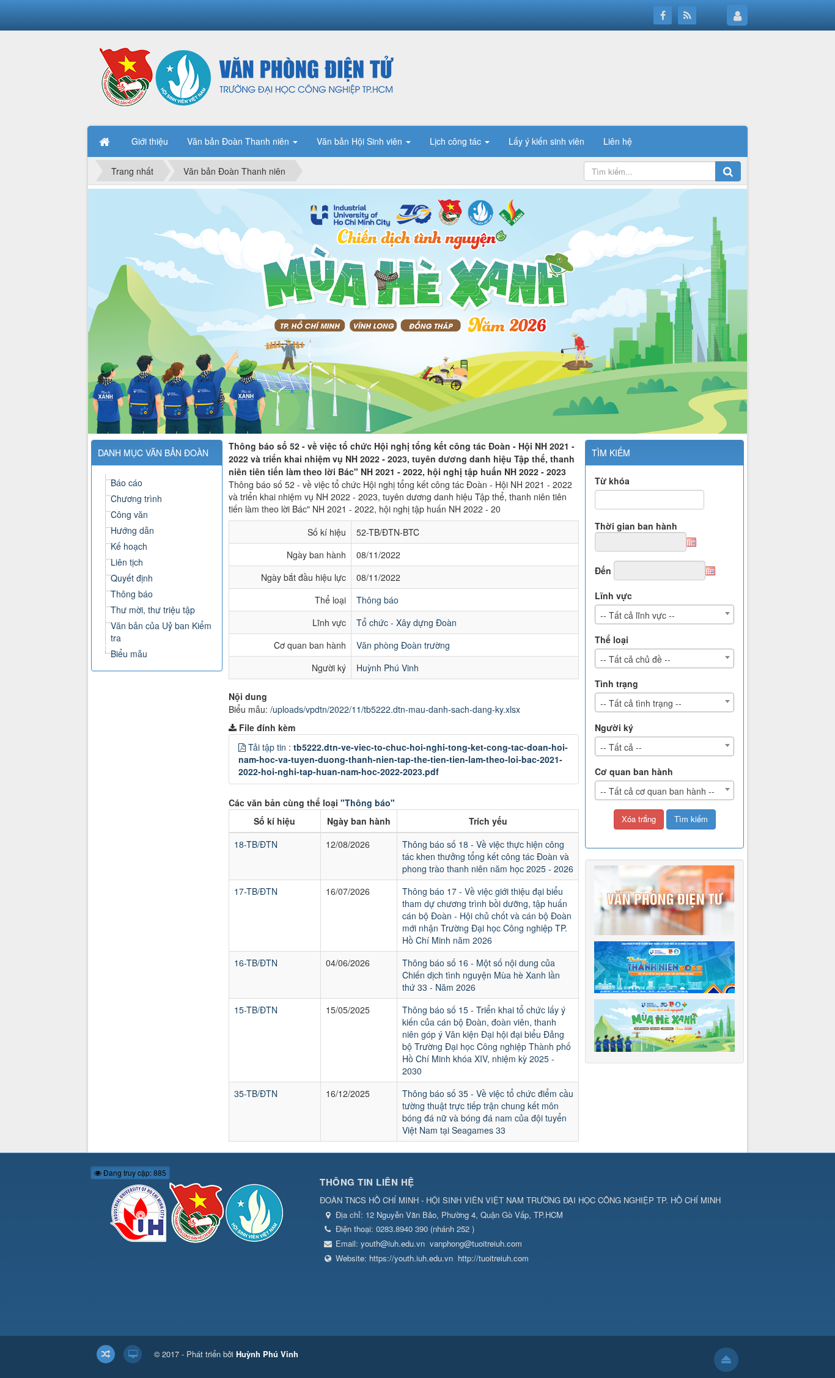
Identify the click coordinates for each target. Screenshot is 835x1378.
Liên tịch (127, 562)
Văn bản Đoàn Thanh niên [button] (239, 141)
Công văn (129, 514)
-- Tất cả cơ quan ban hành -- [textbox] (657, 791)
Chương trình (136, 498)
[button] (242, 747)
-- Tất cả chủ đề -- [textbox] (635, 659)
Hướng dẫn (132, 530)
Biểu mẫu (129, 653)
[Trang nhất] (106, 141)
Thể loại (611, 639)
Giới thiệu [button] (149, 141)
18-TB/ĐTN (256, 844)
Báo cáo (126, 482)
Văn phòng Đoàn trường (403, 645)
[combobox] (664, 614)
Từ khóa (612, 481)
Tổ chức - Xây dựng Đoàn (406, 622)
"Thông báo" (367, 803)
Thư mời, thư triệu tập (153, 609)
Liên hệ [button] (617, 141)
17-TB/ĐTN (256, 891)
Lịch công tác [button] (457, 141)
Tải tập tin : (403, 759)
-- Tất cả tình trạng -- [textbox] (641, 703)
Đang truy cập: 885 (133, 1172)
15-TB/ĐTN (256, 1010)
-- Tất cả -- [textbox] (621, 747)
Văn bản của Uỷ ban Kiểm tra (161, 631)
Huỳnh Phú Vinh (387, 668)
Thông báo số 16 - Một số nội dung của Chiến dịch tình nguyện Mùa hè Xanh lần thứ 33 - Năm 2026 (481, 975)
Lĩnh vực (613, 595)
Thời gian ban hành (636, 526)
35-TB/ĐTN (256, 1093)
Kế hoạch (129, 546)
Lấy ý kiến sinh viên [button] (546, 141)
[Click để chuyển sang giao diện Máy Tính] (132, 1354)
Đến (603, 570)
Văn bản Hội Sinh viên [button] (361, 141)
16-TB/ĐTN (256, 963)
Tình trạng (616, 683)
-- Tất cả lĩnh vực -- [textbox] (637, 615)
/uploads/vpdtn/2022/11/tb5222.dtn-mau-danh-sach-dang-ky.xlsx (395, 709)
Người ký (614, 727)
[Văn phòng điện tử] (243, 77)
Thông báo (377, 600)
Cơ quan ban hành (634, 771)
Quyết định (132, 578)
